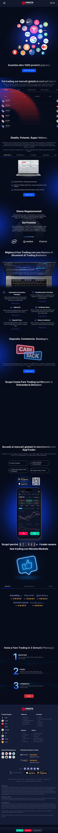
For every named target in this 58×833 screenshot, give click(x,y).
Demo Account (37, 830)
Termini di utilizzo (20, 779)
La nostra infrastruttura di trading (45, 719)
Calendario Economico (38, 741)
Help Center (40, 725)
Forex (24, 733)
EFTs (24, 740)
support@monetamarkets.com (36, 781)
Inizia (29, 696)
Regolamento (40, 722)
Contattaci (40, 724)
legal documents (5, 794)
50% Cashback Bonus (38, 738)
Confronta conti (36, 735)
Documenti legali (12, 779)
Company (40, 717)
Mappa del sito (46, 779)
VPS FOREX (35, 736)
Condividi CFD (26, 738)
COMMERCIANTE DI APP (28, 720)
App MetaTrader (26, 724)
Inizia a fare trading (29, 70)
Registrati (28, 830)
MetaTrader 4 (25, 717)
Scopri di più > (15, 303)
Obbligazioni (25, 741)
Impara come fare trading (29, 436)
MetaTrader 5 (25, 719)
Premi (39, 720)
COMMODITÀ (26, 735)
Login (19, 830)
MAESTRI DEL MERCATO (38, 740)
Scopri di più (29, 194)
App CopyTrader (26, 722)
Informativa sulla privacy (30, 779)
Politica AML (39, 779)
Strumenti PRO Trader (37, 733)
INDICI (24, 736)
